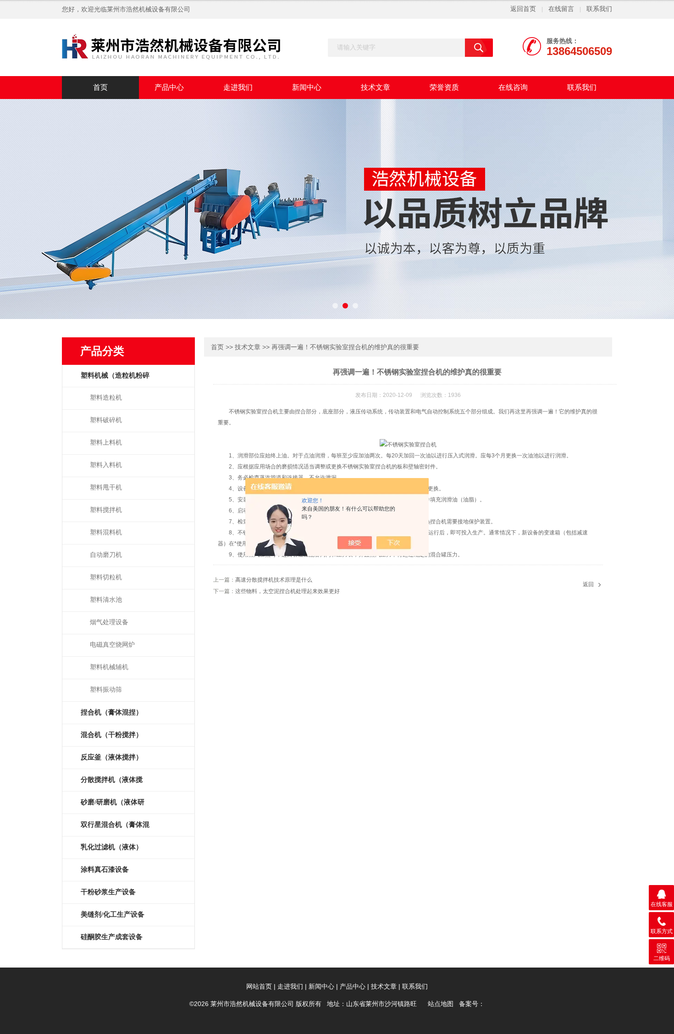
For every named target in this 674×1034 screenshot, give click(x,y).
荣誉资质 (444, 87)
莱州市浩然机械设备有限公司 (148, 9)
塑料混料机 (106, 532)
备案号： (472, 1004)
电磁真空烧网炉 (112, 644)
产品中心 (169, 87)
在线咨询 (513, 87)
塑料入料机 (106, 465)
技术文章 (375, 87)
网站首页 (259, 986)
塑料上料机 (106, 442)
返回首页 (523, 9)
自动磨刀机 (106, 554)
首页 (100, 87)
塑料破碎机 (106, 420)
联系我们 (599, 9)
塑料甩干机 (106, 487)
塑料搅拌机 (106, 509)
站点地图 (440, 1004)
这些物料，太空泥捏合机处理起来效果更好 (287, 591)
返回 (588, 584)
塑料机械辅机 (109, 667)
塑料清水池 (106, 599)
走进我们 (238, 87)
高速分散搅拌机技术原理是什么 (273, 580)
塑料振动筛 (106, 689)
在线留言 (561, 9)
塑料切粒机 (106, 577)
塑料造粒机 (106, 397)
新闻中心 (306, 87)
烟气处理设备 (109, 622)
